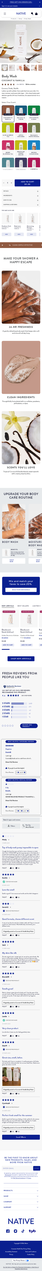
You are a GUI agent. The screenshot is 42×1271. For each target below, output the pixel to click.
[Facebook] (8, 1231)
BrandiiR (5, 977)
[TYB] (32, 1231)
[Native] (21, 13)
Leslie (4, 1016)
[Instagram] (15, 1231)
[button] (32, 13)
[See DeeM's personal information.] (9, 1046)
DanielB (8, 752)
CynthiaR (6, 1103)
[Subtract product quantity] (4, 182)
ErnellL (7, 791)
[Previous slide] (2, 2)
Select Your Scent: (9, 102)
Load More (21, 1137)
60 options (5, 638)
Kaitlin (4, 878)
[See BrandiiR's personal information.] (11, 977)
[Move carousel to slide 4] (29, 649)
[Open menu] (5, 13)
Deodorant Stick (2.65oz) (8, 631)
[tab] (8, 606)
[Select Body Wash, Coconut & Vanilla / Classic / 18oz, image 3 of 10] (19, 68)
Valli (4, 945)
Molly (4, 840)
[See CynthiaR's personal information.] (12, 1103)
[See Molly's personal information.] (8, 840)
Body (20, 19)
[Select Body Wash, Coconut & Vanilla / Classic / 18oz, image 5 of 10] (34, 68)
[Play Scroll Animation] (2, 245)
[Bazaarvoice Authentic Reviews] (12, 686)
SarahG (5, 907)
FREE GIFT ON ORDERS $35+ (21, 2)
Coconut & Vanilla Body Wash (24, 1089)
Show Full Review (11, 762)
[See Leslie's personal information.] (9, 1016)
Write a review (31, 84)
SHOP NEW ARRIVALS (21, 658)
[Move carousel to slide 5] (36, 649)
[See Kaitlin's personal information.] (9, 878)
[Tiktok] (23, 1231)
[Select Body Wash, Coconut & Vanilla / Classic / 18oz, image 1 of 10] (5, 68)
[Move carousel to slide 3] (21, 649)
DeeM (4, 1046)
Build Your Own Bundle (21, 590)
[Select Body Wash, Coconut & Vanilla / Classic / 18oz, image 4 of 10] (27, 68)
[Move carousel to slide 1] (6, 649)
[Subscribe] (36, 1168)
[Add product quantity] (11, 182)
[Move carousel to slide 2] (13, 649)
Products (13, 19)
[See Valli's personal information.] (7, 945)
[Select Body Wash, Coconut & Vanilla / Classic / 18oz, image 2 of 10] (12, 68)
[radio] (8, 113)
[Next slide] (39, 2)
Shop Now (12, 561)
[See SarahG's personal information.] (10, 907)
